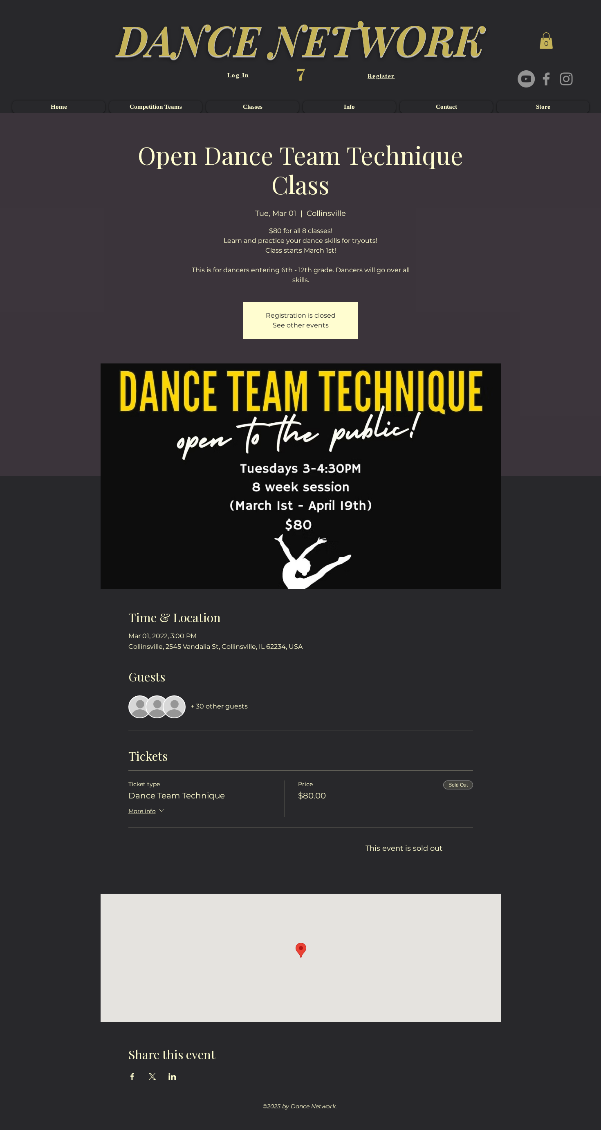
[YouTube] (526, 78)
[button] (546, 40)
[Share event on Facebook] (132, 1076)
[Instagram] (566, 78)
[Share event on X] (152, 1076)
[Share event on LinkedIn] (172, 1076)
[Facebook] (546, 78)
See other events (301, 325)
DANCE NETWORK (300, 39)
